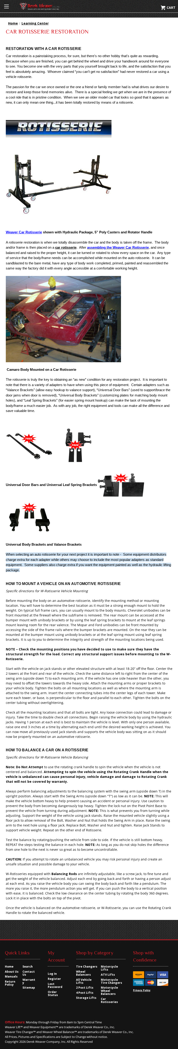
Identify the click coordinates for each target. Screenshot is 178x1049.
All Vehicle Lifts (84, 981)
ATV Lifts (108, 975)
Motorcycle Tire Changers (111, 981)
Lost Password (55, 985)
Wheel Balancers (83, 973)
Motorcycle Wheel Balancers (109, 991)
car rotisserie (65, 247)
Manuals (11, 976)
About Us (12, 972)
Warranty (28, 981)
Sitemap (28, 988)
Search (27, 967)
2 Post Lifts (84, 988)
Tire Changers (86, 967)
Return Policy (10, 983)
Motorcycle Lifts (109, 968)
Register (54, 979)
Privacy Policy (141, 990)
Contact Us (28, 973)
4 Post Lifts (84, 993)
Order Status (53, 993)
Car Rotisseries (109, 1000)
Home (9, 967)
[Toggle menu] (6, 6)
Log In (52, 974)
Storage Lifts (86, 998)
